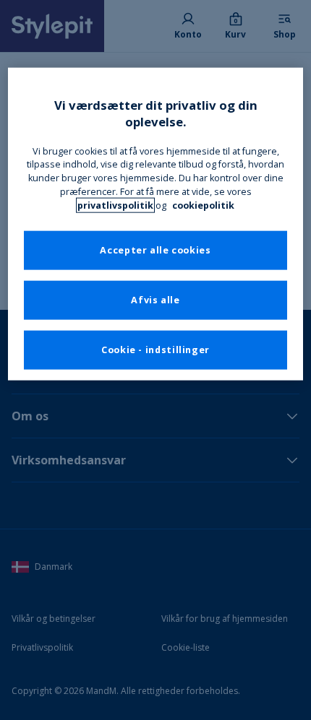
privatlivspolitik (115, 205)
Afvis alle (155, 300)
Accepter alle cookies (155, 250)
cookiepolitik (203, 205)
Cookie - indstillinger (155, 350)
